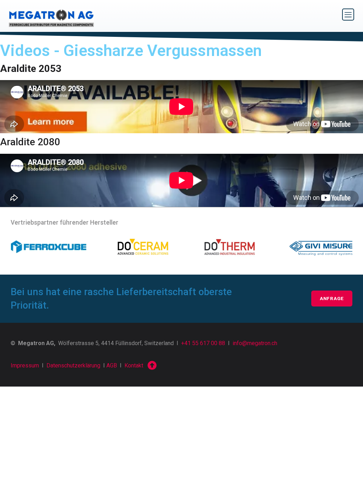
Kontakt (133, 365)
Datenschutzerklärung (73, 365)
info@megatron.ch (255, 343)
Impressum (25, 365)
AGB (111, 365)
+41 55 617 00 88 (203, 343)
